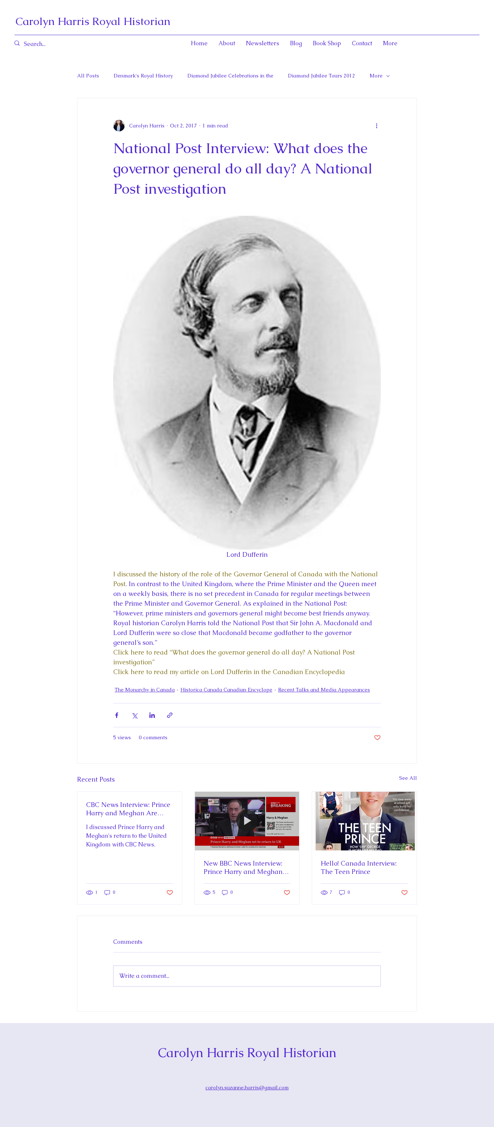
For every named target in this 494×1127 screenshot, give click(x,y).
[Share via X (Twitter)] (134, 715)
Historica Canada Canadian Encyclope (226, 689)
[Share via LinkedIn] (152, 715)
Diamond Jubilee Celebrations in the (230, 75)
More (376, 75)
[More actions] (376, 125)
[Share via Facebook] (116, 715)
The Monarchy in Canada (145, 689)
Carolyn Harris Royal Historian (93, 21)
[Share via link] (169, 715)
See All (408, 778)
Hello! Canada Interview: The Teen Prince (359, 867)
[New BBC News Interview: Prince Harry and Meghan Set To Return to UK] (247, 821)
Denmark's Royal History (143, 75)
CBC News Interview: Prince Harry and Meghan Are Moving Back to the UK (128, 808)
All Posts (88, 75)
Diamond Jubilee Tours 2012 (321, 75)
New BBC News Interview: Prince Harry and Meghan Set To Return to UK (243, 867)
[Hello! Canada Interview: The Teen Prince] (364, 821)
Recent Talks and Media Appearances (324, 689)
